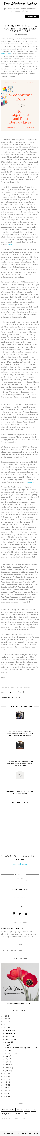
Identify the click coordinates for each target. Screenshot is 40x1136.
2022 (5, 1027)
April (7, 1062)
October (8, 1036)
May (7, 1059)
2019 (5, 1079)
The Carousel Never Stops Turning (13, 928)
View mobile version (20, 864)
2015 (5, 1091)
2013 (5, 1096)
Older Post (30, 856)
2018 (5, 1082)
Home (21, 860)
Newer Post (10, 856)
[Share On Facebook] (15, 692)
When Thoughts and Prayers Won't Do (20, 1003)
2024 (5, 1022)
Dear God (19, 1110)
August (7, 1042)
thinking (10, 244)
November (9, 1033)
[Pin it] (23, 692)
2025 (5, 1019)
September (9, 1039)
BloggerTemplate (33, 1133)
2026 (5, 1016)
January (8, 1070)
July (6, 1045)
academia (29, 482)
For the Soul (14, 698)
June (7, 1056)
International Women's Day (10, 1118)
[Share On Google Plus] (19, 692)
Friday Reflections (11, 1053)
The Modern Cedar (20, 3)
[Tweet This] (10, 692)
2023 (5, 1025)
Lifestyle (23, 1118)
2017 (5, 1085)
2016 (5, 1088)
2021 (5, 1073)
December (9, 1030)
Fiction (27, 1110)
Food (33, 1110)
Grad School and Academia (24, 1114)
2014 (5, 1094)
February (8, 1068)
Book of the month (8, 1110)
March (7, 1065)
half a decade (6, 54)
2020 (5, 1076)
